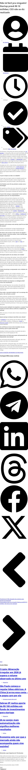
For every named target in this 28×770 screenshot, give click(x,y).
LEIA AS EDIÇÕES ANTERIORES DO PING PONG (11, 352)
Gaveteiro (3, 319)
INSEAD (17, 206)
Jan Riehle (13, 149)
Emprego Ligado (4, 322)
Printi (20, 321)
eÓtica (17, 214)
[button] (14, 374)
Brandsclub (21, 210)
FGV (21, 241)
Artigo (8, 127)
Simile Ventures (20, 166)
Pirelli (22, 249)
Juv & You (2, 215)
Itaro (9, 149)
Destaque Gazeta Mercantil (10, 699)
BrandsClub (20, 159)
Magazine (5, 682)
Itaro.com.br (5, 162)
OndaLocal (23, 214)
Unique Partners (20, 168)
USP (17, 241)
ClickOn (13, 159)
